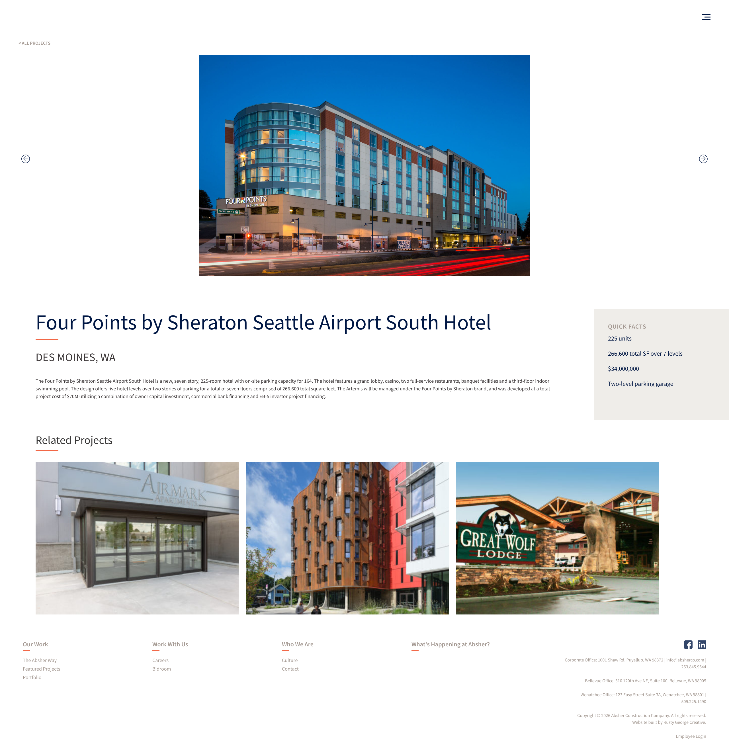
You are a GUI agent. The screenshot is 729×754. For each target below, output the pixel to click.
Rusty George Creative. (685, 722)
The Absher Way (40, 660)
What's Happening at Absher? (450, 644)
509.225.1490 (694, 701)
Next (703, 159)
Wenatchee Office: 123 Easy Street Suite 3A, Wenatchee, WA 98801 (642, 695)
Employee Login (691, 736)
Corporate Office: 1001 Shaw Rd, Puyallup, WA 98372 (614, 660)
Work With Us (170, 644)
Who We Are (298, 644)
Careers (160, 660)
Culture (290, 660)
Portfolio (32, 677)
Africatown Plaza (290, 595)
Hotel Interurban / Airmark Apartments (98, 590)
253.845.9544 (694, 667)
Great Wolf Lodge (502, 595)
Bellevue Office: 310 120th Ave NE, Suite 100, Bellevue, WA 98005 (645, 681)
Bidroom (161, 668)
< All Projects (34, 43)
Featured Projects (41, 668)
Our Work (35, 644)
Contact (290, 668)
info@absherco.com (685, 660)
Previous (25, 159)
